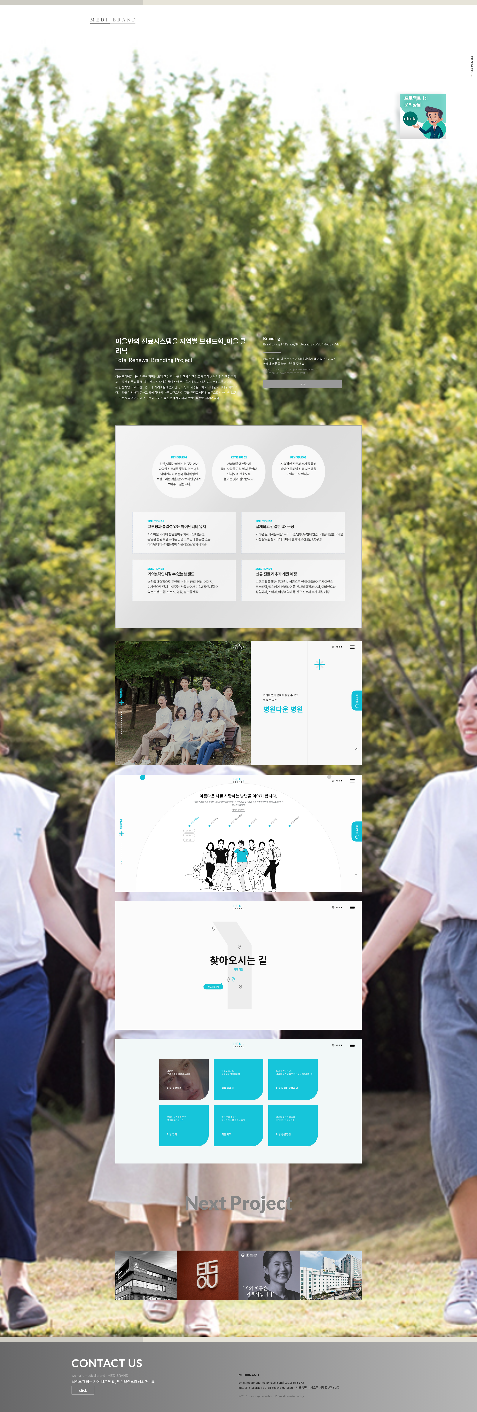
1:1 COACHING (350, 20)
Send (303, 384)
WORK (324, 20)
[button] (357, 1275)
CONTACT (380, 20)
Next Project (238, 1202)
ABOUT (302, 20)
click (83, 1390)
